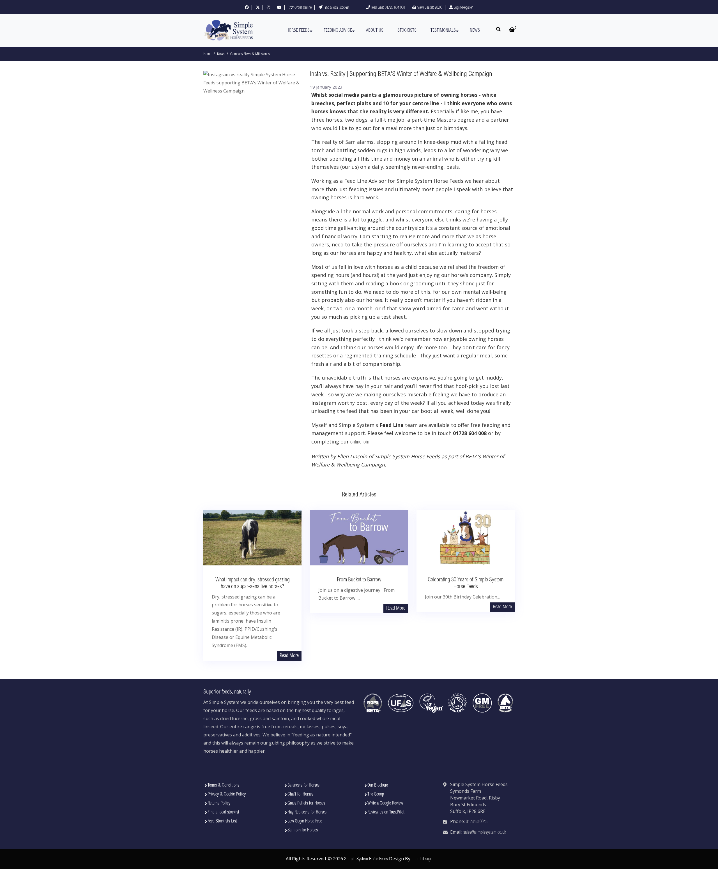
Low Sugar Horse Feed (304, 821)
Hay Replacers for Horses (306, 812)
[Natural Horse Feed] (228, 31)
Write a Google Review (385, 803)
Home (207, 54)
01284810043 (476, 822)
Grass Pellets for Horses (306, 803)
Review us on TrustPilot (385, 812)
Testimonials (443, 30)
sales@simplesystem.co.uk (484, 832)
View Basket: (429, 8)
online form (360, 442)
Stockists (406, 30)
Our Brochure (377, 785)
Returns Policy (219, 803)
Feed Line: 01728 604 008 (387, 8)
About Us (374, 30)
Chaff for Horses (300, 794)
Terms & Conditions (223, 785)
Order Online (303, 8)
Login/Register (463, 8)
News (475, 30)
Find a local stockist (336, 8)
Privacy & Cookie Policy (227, 794)
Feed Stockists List (222, 821)
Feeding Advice (338, 30)
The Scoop (375, 794)
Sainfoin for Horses (302, 830)
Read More (289, 655)
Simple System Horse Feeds (366, 859)
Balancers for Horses (303, 785)
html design (422, 859)
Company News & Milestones (250, 54)
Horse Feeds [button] (298, 30)
